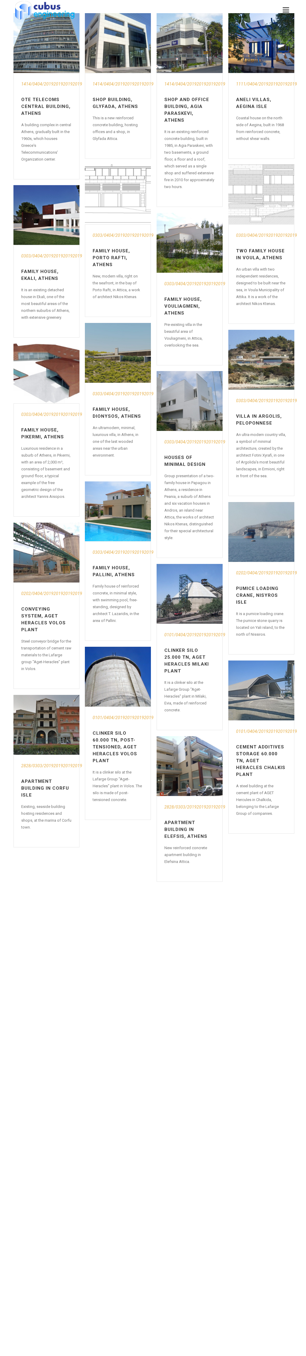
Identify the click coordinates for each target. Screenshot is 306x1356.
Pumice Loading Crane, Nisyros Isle (257, 595)
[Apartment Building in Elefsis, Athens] (190, 766)
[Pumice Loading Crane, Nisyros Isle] (261, 532)
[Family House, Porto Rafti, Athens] (118, 194)
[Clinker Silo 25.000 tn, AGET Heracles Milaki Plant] (190, 594)
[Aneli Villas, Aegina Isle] (261, 43)
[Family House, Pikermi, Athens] (46, 373)
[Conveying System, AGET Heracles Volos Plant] (46, 552)
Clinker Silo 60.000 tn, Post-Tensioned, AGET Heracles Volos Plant (115, 746)
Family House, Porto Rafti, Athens (111, 257)
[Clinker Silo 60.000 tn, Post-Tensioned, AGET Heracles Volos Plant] (118, 677)
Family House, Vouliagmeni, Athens (183, 306)
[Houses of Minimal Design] (190, 401)
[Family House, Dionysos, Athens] (118, 353)
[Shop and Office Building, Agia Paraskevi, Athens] (190, 43)
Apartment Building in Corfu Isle (45, 788)
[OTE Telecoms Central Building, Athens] (46, 43)
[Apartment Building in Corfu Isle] (46, 725)
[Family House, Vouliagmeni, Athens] (190, 243)
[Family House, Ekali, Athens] (46, 215)
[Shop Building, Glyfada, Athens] (118, 43)
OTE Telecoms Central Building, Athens (46, 106)
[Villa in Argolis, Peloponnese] (261, 360)
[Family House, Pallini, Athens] (118, 511)
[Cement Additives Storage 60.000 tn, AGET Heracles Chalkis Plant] (261, 690)
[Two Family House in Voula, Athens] (261, 194)
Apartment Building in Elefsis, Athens (185, 829)
